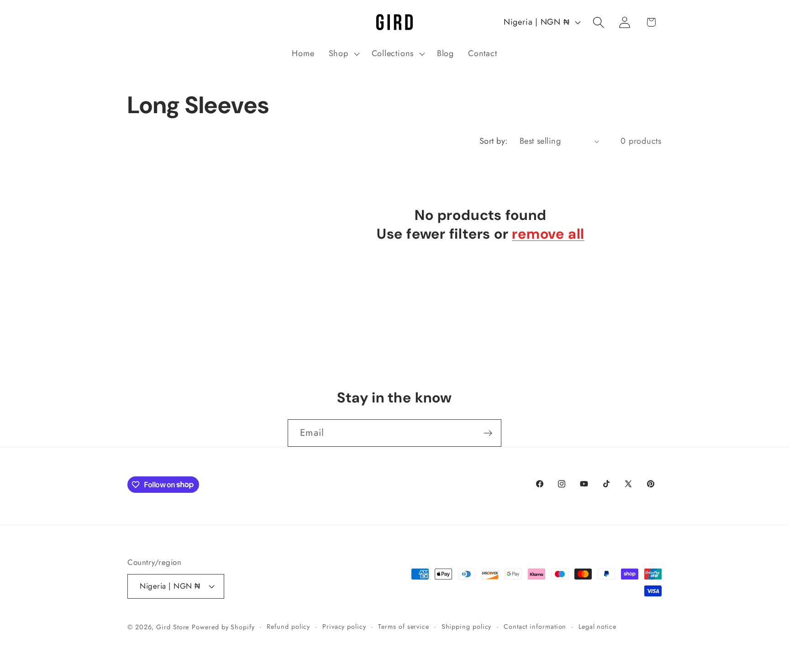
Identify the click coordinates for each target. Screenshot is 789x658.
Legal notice (597, 626)
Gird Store (172, 627)
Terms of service (403, 626)
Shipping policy (467, 626)
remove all (548, 234)
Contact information (535, 626)
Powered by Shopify (223, 627)
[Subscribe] (488, 433)
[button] (342, 54)
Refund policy (288, 626)
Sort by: (493, 141)
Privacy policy (344, 626)
